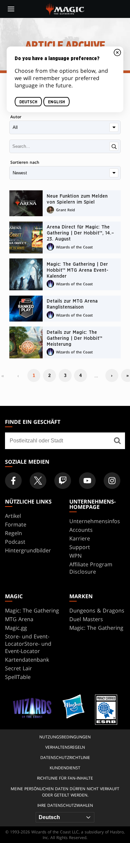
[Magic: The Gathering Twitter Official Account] (38, 480)
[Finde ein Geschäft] (117, 440)
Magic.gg (16, 627)
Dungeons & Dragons (96, 610)
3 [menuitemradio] (65, 375)
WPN (75, 555)
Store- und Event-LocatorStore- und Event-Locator (28, 644)
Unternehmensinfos (94, 521)
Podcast (15, 541)
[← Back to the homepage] (65, 8)
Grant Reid (65, 209)
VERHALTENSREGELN (65, 747)
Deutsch (28, 102)
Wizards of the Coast (74, 246)
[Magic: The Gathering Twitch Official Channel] (62, 480)
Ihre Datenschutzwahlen (65, 805)
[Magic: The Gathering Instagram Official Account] (112, 480)
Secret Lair (18, 668)
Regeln (13, 533)
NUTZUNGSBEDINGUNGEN (65, 737)
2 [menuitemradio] (49, 375)
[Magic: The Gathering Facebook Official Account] (13, 480)
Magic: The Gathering (32, 610)
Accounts (81, 529)
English (56, 102)
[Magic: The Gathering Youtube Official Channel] (87, 480)
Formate (15, 524)
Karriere (79, 538)
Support (79, 547)
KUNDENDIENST (65, 768)
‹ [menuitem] (18, 376)
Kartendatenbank (27, 659)
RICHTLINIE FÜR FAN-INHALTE (65, 778)
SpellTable (18, 677)
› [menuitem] (111, 375)
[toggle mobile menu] (11, 9)
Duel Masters (86, 619)
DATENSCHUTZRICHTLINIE (65, 757)
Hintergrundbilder (28, 550)
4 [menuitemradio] (80, 375)
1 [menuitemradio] (34, 375)
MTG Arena (19, 619)
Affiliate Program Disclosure (90, 568)
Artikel (13, 515)
